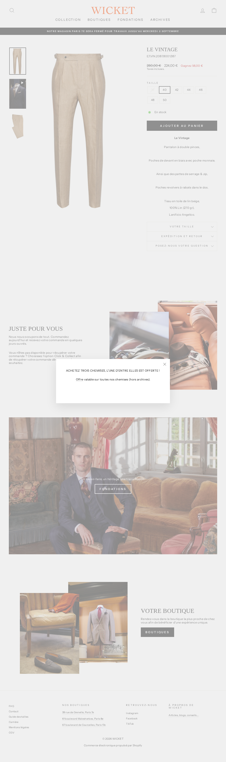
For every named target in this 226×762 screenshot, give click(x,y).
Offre (79, 379)
